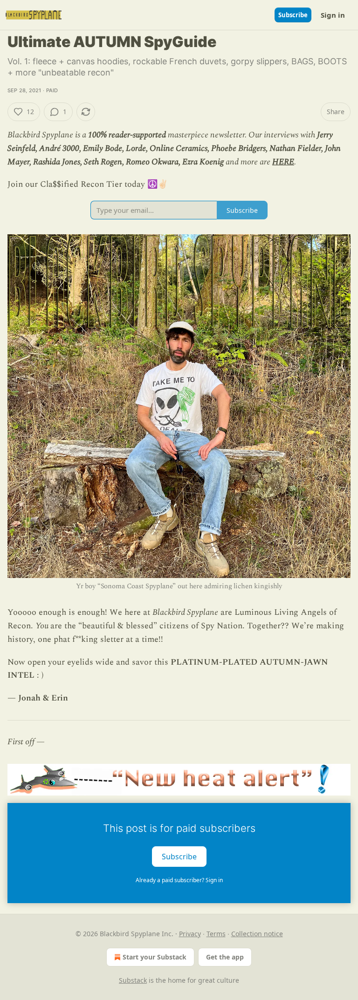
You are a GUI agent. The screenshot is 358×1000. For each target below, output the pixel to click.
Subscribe (293, 15)
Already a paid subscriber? (179, 880)
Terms (216, 933)
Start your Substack (154, 956)
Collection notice (257, 933)
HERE (283, 162)
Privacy (190, 933)
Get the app (225, 956)
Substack (133, 980)
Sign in (333, 15)
